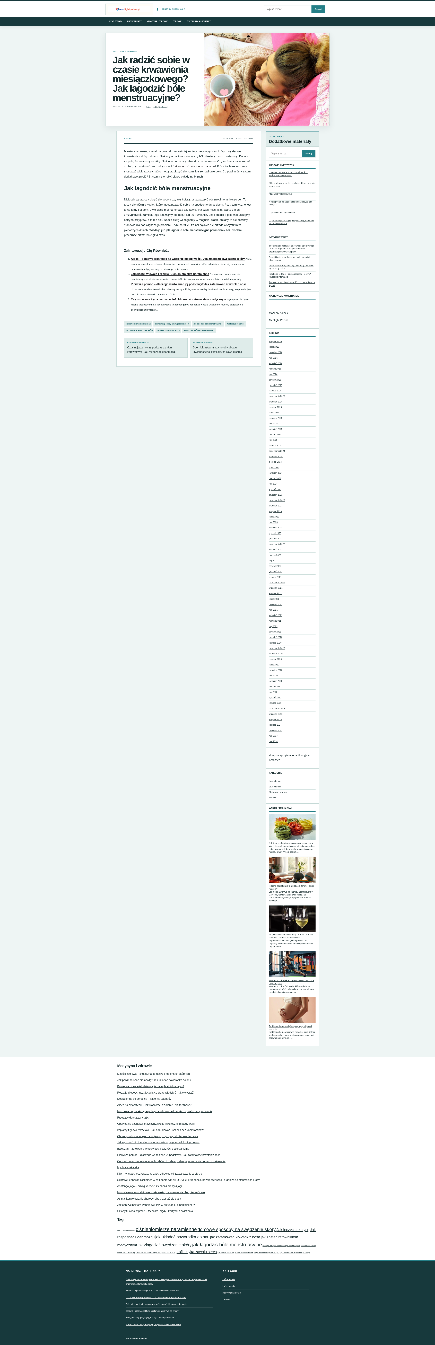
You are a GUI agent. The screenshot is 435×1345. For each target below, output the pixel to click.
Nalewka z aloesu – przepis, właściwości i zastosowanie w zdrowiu (288, 174)
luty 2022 (273, 560)
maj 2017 (273, 736)
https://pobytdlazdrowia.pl (280, 194)
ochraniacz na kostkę (126, 1252)
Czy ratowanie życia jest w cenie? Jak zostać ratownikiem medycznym (178, 299)
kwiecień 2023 (275, 527)
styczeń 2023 (275, 533)
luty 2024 (273, 484)
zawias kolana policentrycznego (296, 1252)
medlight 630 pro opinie (290, 1246)
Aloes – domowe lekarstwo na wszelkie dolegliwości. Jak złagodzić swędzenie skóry (188, 258)
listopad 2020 (275, 643)
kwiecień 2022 (275, 549)
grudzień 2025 (275, 385)
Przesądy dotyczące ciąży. (133, 1117)
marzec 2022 (275, 555)
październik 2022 (277, 544)
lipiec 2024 (274, 467)
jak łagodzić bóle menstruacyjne (208, 324)
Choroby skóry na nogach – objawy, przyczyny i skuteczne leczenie (157, 1136)
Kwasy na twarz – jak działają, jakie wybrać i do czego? (150, 1086)
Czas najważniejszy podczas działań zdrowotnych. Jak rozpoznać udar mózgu (151, 347)
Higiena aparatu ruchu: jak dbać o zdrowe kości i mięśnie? (291, 887)
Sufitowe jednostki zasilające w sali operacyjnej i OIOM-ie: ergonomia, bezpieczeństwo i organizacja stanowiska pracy (291, 249)
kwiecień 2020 (275, 681)
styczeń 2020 (275, 697)
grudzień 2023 (275, 495)
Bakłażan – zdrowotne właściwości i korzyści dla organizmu (153, 1148)
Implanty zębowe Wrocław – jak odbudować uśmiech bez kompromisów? (161, 1130)
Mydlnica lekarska (128, 1167)
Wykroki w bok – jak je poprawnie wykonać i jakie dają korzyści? (291, 981)
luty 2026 (273, 374)
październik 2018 (277, 708)
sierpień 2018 (275, 719)
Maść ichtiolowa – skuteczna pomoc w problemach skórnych (153, 1073)
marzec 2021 (275, 621)
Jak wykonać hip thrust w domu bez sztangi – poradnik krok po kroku (158, 1142)
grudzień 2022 (275, 539)
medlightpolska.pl (137, 1339)
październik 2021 (277, 582)
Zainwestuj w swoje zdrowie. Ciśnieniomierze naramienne (170, 274)
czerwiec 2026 (275, 352)
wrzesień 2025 (276, 402)
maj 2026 (273, 358)
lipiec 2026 (274, 347)
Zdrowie (177, 21)
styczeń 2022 (275, 566)
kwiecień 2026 (275, 363)
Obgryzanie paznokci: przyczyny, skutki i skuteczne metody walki (156, 1123)
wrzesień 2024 (276, 456)
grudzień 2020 (275, 637)
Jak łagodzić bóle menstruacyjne (194, 166)
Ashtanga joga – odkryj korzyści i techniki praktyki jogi (149, 1186)
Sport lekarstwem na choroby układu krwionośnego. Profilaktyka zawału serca (217, 347)
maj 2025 (273, 424)
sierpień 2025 (275, 407)
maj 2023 (273, 522)
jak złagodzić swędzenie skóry (139, 330)
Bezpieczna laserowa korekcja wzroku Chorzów (291, 935)
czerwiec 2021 (275, 604)
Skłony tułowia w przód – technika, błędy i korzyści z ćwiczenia (292, 184)
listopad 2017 (275, 725)
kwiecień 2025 (275, 429)
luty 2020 (273, 692)
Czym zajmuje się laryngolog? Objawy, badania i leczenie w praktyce (291, 222)
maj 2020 (273, 675)
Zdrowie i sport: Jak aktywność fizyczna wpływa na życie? (152, 1311)
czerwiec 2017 (275, 730)
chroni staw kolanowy (126, 1230)
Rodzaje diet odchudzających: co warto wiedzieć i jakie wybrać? (156, 1092)
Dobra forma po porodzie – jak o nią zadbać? (144, 1098)
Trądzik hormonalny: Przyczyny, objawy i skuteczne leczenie (153, 1324)
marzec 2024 (275, 478)
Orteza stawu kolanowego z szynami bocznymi (155, 1252)
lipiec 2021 (274, 599)
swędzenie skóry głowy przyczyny (199, 330)
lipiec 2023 (274, 517)
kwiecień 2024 (275, 473)
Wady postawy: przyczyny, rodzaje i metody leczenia (150, 1317)
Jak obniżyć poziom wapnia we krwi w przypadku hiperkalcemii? (156, 1204)
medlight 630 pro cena (272, 1246)
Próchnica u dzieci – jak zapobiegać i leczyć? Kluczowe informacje (156, 1304)
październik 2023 (277, 500)
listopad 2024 (275, 445)
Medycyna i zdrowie (157, 21)
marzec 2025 (275, 434)
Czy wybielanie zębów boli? (282, 213)
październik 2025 (277, 396)
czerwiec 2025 (275, 418)
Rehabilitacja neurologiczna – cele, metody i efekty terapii (152, 1290)
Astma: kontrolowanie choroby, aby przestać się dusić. (149, 1198)
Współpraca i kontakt (199, 21)
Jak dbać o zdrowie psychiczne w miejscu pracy (291, 843)
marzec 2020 (275, 686)
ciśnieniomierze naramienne (138, 324)
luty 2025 (273, 440)
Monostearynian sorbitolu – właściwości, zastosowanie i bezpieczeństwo (161, 1192)
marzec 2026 (275, 369)
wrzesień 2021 (276, 588)
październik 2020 (277, 648)
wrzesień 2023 (276, 506)
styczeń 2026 (275, 380)
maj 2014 (273, 741)
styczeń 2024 (275, 489)
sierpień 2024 (275, 462)
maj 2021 (273, 610)
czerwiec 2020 (275, 670)
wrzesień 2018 (276, 714)
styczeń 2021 (275, 632)
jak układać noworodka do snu (182, 1237)
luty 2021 (273, 626)
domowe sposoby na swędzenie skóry (172, 324)
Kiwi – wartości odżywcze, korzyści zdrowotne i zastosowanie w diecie (159, 1173)
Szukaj (318, 9)
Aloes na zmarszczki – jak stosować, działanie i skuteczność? (154, 1105)
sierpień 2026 (275, 341)
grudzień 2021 (275, 571)
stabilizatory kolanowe (244, 1252)
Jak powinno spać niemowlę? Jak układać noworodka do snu (154, 1080)
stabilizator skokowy (226, 1252)
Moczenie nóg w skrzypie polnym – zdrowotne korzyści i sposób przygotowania (164, 1111)
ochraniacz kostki (308, 1246)
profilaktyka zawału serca (168, 330)
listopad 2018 (275, 703)
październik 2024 (277, 451)
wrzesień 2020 (276, 654)
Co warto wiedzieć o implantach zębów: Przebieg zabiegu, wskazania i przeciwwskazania (171, 1161)
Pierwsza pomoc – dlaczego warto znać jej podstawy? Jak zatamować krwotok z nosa (188, 284)
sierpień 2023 (275, 511)
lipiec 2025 (274, 412)
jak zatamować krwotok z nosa (235, 1237)
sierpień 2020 (275, 659)
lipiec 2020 (274, 665)
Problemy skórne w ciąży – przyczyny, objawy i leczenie (290, 1027)
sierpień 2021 (275, 593)
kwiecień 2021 (275, 615)
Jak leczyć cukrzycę (235, 324)
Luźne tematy (115, 21)
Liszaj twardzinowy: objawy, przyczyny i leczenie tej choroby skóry (156, 1297)
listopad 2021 (275, 577)
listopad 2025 (275, 391)
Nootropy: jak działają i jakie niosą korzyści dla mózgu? (290, 203)
